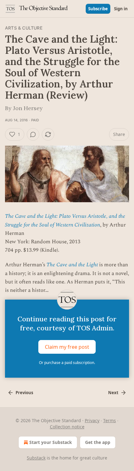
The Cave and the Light (72, 265)
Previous (24, 392)
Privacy (92, 420)
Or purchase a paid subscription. (67, 362)
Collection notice (67, 427)
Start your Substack (50, 442)
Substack (36, 458)
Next (113, 392)
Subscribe (98, 9)
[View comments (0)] (33, 134)
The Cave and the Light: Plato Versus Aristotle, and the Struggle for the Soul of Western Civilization (65, 220)
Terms (109, 420)
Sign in (121, 9)
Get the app (97, 442)
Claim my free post (67, 346)
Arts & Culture (23, 27)
